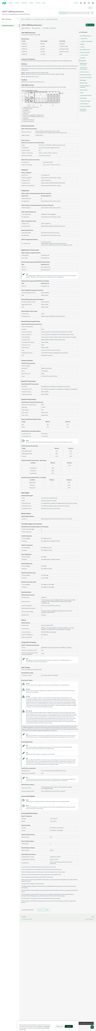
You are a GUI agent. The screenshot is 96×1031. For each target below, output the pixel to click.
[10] (34, 773)
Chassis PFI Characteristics (85, 77)
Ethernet (82, 92)
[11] (56, 818)
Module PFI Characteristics (85, 74)
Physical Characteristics (85, 52)
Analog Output (83, 60)
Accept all (69, 1026)
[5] (54, 612)
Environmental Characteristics (83, 109)
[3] (27, 368)
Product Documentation (26, 19)
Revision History (84, 38)
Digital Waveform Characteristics (83, 64)
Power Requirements (84, 103)
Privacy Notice (39, 1026)
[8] (36, 649)
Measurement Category (86, 101)
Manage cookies (60, 1026)
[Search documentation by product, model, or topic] (92, 13)
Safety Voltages (83, 98)
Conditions (82, 46)
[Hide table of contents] (18, 19)
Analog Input (82, 57)
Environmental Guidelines (85, 106)
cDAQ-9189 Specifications (8, 25)
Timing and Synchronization (85, 95)
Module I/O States (83, 83)
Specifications (53, 28)
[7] (31, 636)
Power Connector (84, 55)
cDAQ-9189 (45, 28)
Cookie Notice (47, 1026)
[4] (31, 388)
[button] (67, 13)
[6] (52, 624)
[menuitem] (11, 3)
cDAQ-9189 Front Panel (85, 49)
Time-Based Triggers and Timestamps (85, 86)
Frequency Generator (84, 72)
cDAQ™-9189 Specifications (38, 19)
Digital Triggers (83, 80)
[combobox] (74, 13)
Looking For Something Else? (87, 41)
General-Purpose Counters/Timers (83, 68)
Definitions (82, 44)
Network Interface (84, 90)
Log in (90, 7)
